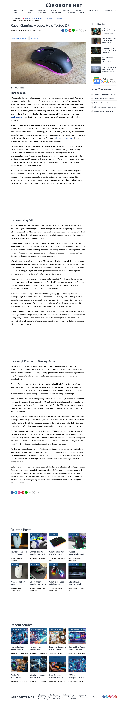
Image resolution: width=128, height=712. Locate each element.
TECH (31, 10)
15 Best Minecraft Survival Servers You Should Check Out (104, 111)
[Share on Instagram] (19, 492)
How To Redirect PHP (107, 59)
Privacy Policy (43, 699)
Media (15, 13)
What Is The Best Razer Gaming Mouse (18, 584)
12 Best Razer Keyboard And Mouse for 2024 (75, 584)
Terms (95, 697)
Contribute (59, 697)
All (92, 13)
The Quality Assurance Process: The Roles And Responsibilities (105, 99)
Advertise (71, 697)
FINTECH (53, 10)
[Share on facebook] (62, 30)
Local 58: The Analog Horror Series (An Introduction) (109, 68)
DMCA (73, 699)
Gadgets (108, 10)
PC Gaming (34, 38)
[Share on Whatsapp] (73, 30)
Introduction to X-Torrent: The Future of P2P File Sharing (108, 49)
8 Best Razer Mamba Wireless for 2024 (77, 554)
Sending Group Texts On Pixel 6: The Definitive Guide (109, 39)
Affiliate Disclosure (59, 699)
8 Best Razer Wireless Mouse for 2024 (38, 584)
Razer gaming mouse (65, 138)
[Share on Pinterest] (69, 30)
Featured (71, 13)
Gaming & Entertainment (19, 38)
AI (23, 10)
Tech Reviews (92, 10)
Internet (27, 13)
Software (42, 13)
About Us (41, 695)
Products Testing (44, 697)
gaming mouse (17, 117)
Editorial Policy (68, 695)
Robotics (41, 10)
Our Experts (54, 695)
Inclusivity (82, 695)
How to (78, 10)
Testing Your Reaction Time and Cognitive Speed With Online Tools (105, 94)
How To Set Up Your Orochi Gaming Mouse (19, 554)
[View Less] (84, 30)
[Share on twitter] (66, 30)
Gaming (66, 10)
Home (15, 10)
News (82, 13)
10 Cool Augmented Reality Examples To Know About (109, 30)
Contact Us (84, 697)
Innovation (56, 13)
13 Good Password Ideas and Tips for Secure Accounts (104, 107)
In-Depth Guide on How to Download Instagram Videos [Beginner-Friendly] (104, 103)
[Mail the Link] (80, 30)
